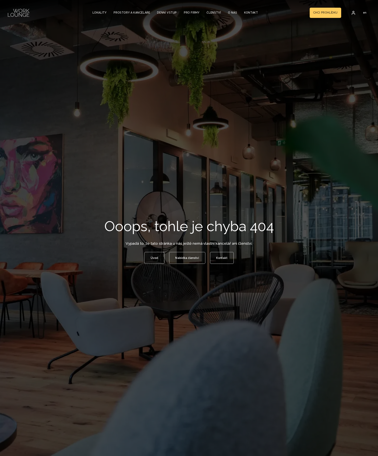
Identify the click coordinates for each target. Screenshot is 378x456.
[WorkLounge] (18, 13)
